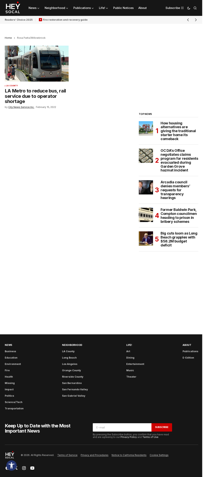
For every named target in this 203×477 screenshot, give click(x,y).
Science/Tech (13, 402)
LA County (12, 86)
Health (9, 376)
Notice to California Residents (129, 455)
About (187, 344)
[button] (11, 465)
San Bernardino (72, 383)
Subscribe (162, 427)
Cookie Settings (159, 455)
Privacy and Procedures (94, 455)
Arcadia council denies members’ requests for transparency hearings (175, 190)
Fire (7, 370)
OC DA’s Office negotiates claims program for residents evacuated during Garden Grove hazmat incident (179, 160)
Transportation (14, 408)
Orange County (71, 370)
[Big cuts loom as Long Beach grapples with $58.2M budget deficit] (146, 238)
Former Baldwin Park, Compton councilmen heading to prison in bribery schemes (179, 215)
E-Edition (188, 357)
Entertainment (135, 364)
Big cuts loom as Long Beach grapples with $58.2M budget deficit (179, 239)
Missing (10, 383)
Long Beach (69, 357)
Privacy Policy (129, 437)
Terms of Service (67, 455)
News (8, 344)
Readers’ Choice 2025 (19, 19)
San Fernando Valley (75, 389)
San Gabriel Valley (73, 395)
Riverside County (72, 376)
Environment (13, 364)
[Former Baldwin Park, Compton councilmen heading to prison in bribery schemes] (146, 215)
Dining (130, 357)
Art (128, 351)
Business (10, 351)
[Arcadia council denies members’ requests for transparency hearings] (146, 187)
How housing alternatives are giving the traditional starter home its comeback (178, 131)
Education (11, 357)
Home (8, 37)
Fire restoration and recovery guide (65, 19)
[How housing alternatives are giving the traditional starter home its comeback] (146, 128)
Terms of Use (150, 437)
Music (130, 370)
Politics (9, 395)
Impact (9, 389)
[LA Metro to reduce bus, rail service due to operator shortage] (37, 64)
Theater (131, 376)
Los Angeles (69, 364)
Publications (190, 351)
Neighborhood (72, 344)
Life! (129, 344)
